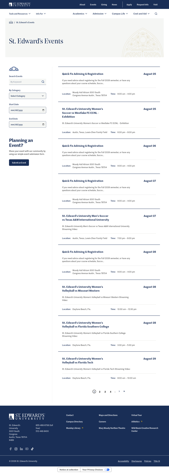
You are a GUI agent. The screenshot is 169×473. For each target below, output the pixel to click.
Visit (155, 4)
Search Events (15, 76)
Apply (129, 4)
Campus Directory (74, 421)
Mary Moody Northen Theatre (112, 428)
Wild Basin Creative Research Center (144, 429)
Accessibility (123, 461)
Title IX (157, 461)
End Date (13, 118)
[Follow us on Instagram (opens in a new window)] (15, 448)
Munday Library (73, 428)
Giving (104, 4)
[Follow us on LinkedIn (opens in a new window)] (21, 448)
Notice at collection (69, 469)
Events (93, 4)
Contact (69, 415)
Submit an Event (19, 162)
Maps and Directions (108, 415)
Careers (102, 421)
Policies (147, 461)
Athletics (135, 421)
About (82, 4)
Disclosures (137, 461)
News (114, 4)
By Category (14, 90)
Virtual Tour (136, 415)
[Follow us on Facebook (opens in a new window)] (10, 448)
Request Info (142, 4)
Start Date (14, 104)
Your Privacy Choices (92, 469)
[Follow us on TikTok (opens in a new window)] (32, 448)
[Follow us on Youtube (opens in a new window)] (26, 448)
